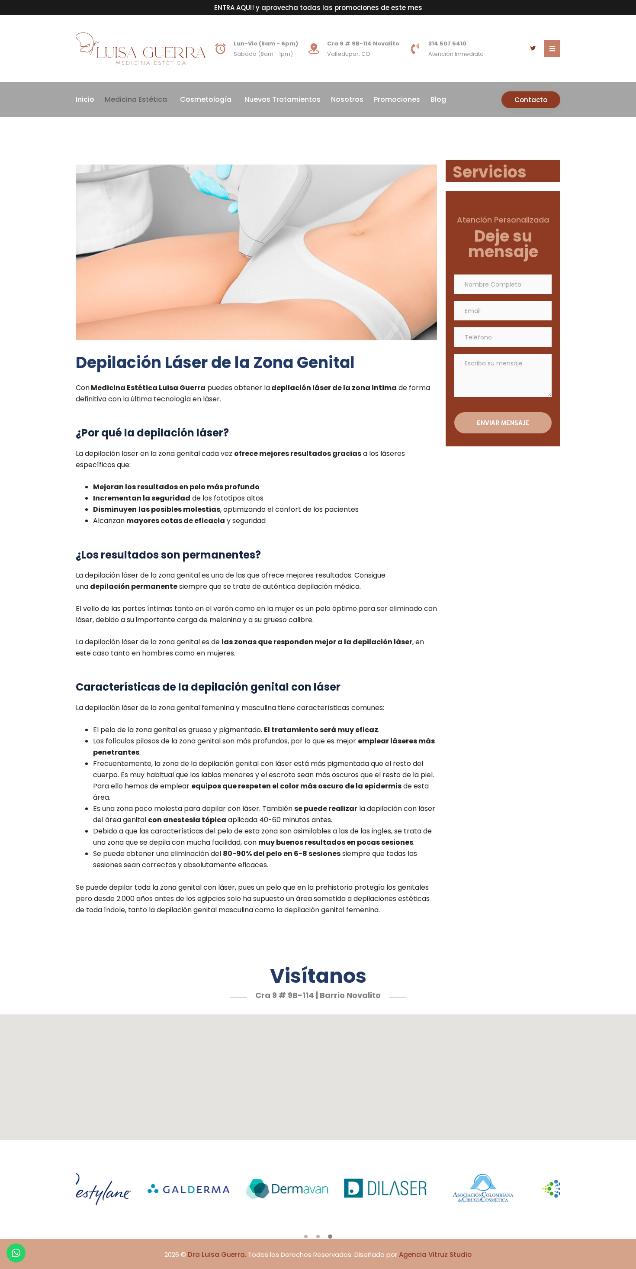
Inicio (85, 99)
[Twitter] (532, 48)
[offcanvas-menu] (552, 48)
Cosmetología (205, 99)
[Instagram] (506, 48)
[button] (306, 1236)
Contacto (530, 99)
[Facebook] (519, 48)
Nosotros (347, 99)
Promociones (397, 99)
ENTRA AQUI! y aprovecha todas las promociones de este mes (318, 7)
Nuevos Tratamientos (282, 99)
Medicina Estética (136, 99)
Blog (438, 99)
